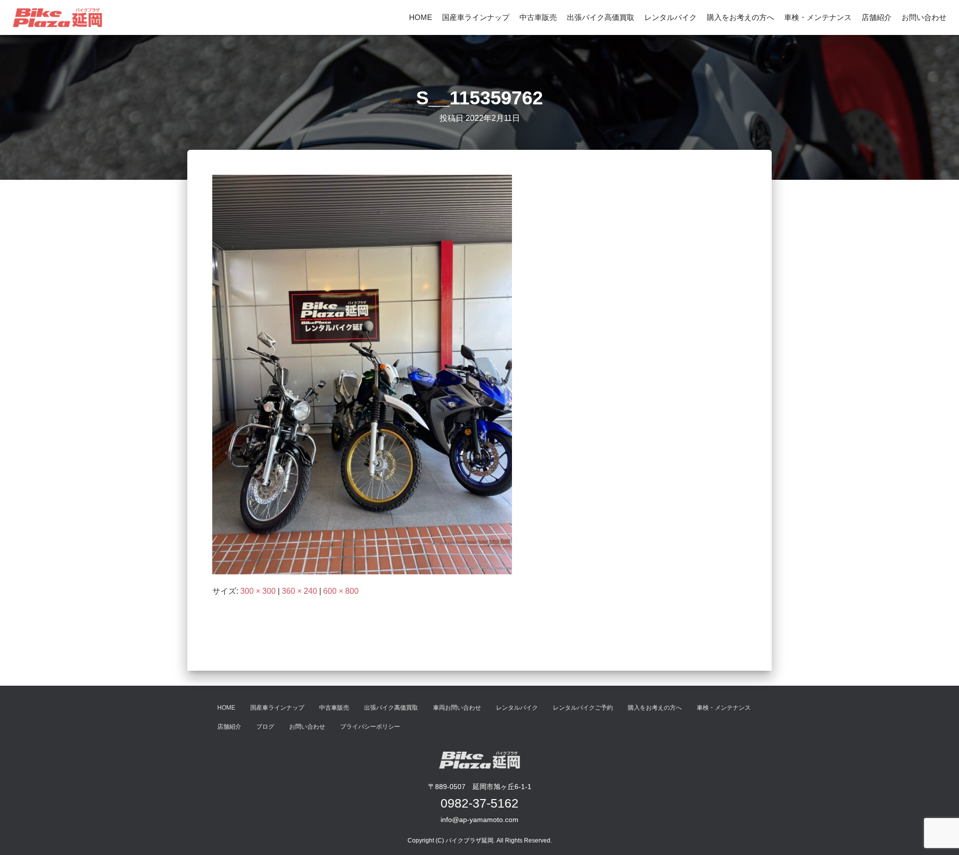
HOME (420, 17)
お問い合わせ (924, 17)
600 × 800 (341, 591)
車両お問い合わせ (457, 707)
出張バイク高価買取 (600, 17)
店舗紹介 (877, 17)
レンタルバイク (670, 17)
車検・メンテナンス (818, 17)
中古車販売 (538, 17)
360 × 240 (299, 591)
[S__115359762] (362, 374)
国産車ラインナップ (475, 17)
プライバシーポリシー (370, 726)
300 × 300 (258, 591)
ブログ (265, 726)
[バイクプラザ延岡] (57, 17)
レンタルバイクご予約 (583, 707)
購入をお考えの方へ (740, 17)
